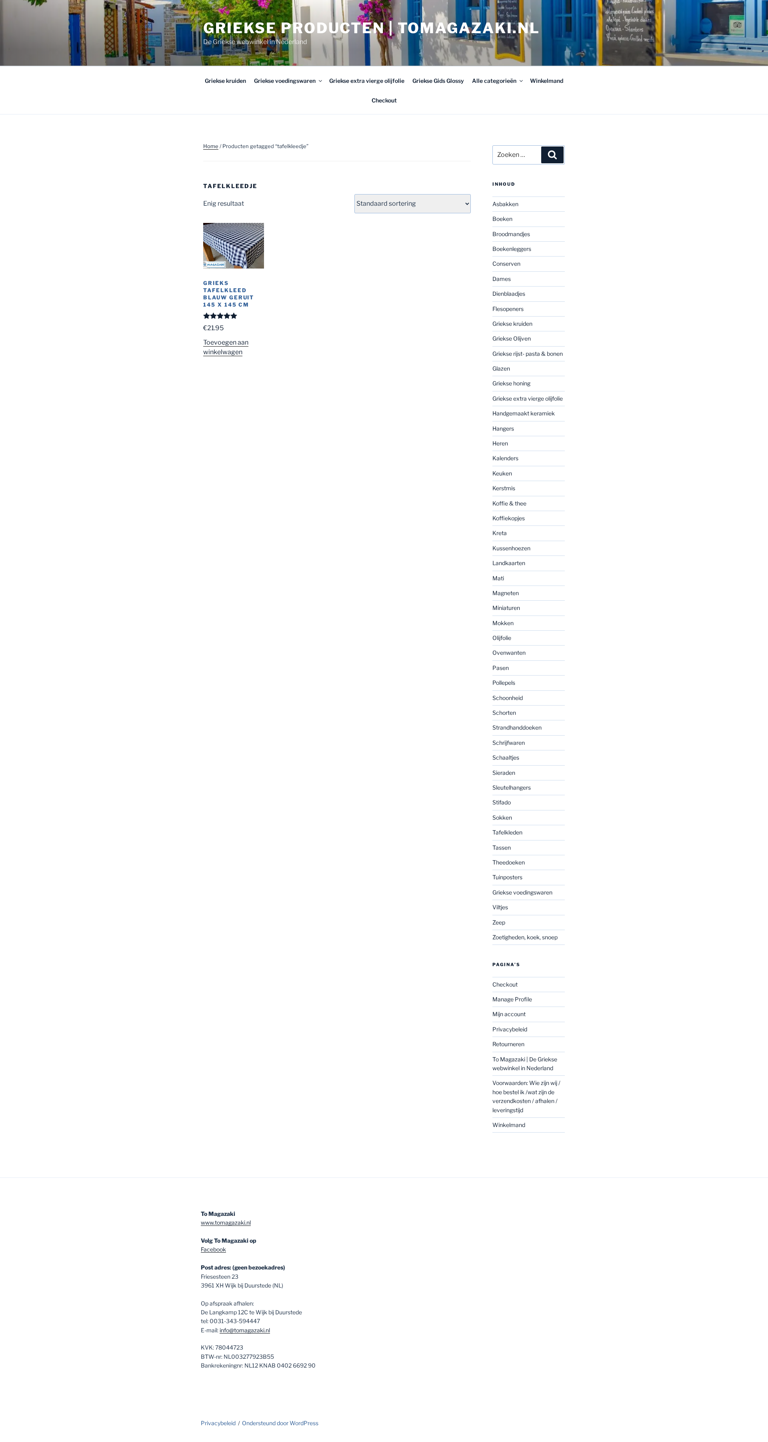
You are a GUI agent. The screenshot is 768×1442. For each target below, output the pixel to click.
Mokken (503, 623)
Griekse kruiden (225, 80)
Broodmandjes (511, 234)
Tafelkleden (507, 832)
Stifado (501, 802)
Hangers (503, 428)
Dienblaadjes (508, 293)
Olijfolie (501, 637)
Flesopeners (508, 308)
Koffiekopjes (508, 518)
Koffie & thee (509, 503)
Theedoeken (508, 862)
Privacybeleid (509, 1029)
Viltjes (500, 907)
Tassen (501, 847)
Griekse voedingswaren (285, 80)
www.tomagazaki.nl (226, 1222)
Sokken (502, 817)
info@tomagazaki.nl (245, 1330)
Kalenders (505, 458)
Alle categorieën (494, 80)
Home (210, 146)
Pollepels (503, 682)
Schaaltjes (505, 757)
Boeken (502, 218)
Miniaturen (506, 607)
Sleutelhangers (511, 787)
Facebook (213, 1249)
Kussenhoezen (511, 548)
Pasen (500, 667)
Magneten (505, 593)
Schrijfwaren (508, 742)
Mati (498, 578)
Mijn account (509, 1014)
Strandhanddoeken (517, 727)
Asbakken (505, 204)
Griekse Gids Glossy (438, 80)
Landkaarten (508, 563)
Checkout (384, 100)
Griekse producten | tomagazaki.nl (371, 28)
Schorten (504, 712)
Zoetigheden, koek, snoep (525, 937)
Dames (501, 278)
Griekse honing (511, 383)
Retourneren (508, 1044)
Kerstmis (503, 488)
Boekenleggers (511, 248)
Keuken (502, 473)
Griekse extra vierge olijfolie (366, 80)
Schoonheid (507, 697)
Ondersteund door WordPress (280, 1423)
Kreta (499, 532)
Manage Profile (512, 999)
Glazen (501, 368)
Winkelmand (546, 80)
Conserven (506, 263)
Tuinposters (507, 877)
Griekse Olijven (511, 338)
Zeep (498, 922)
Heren (500, 443)
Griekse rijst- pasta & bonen (527, 353)
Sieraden (503, 772)
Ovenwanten (509, 652)
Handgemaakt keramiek (523, 413)
